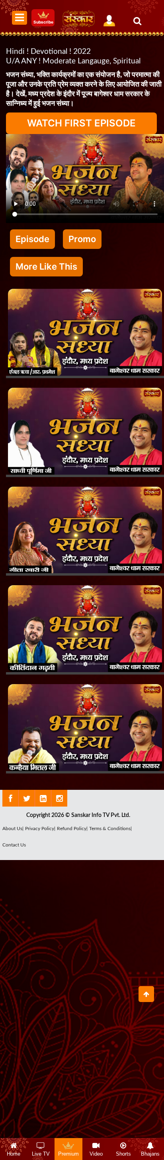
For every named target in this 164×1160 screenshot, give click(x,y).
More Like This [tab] (46, 266)
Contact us (14, 844)
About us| (12, 828)
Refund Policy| (72, 828)
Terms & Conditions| (110, 828)
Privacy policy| (40, 828)
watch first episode (81, 123)
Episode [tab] (32, 239)
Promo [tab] (82, 239)
